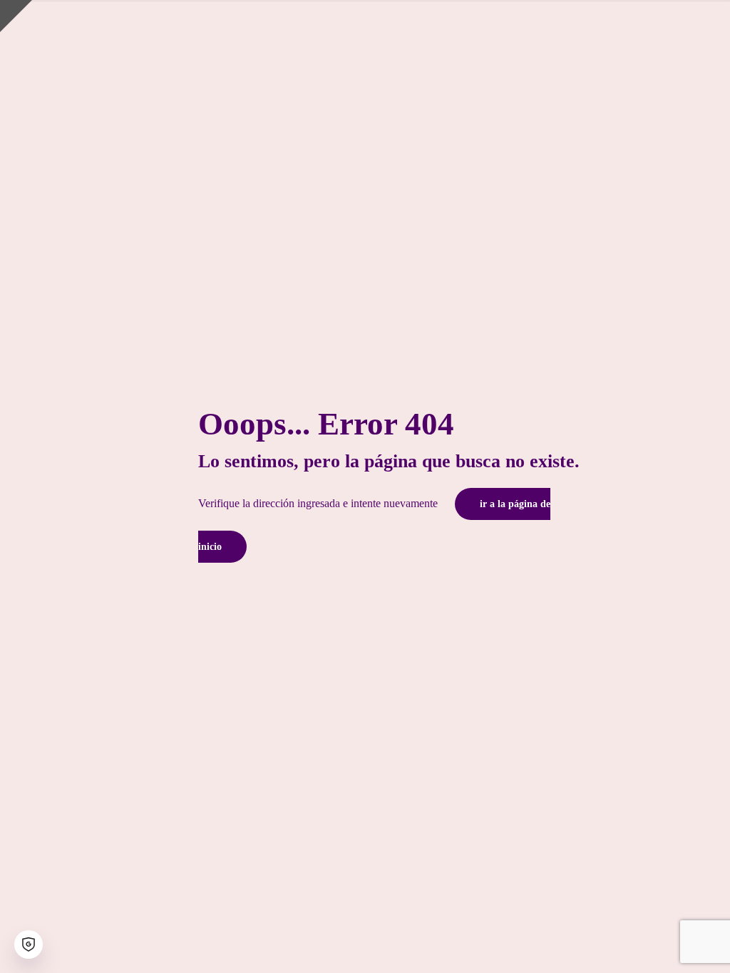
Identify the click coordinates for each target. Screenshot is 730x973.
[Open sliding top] (16, 16)
